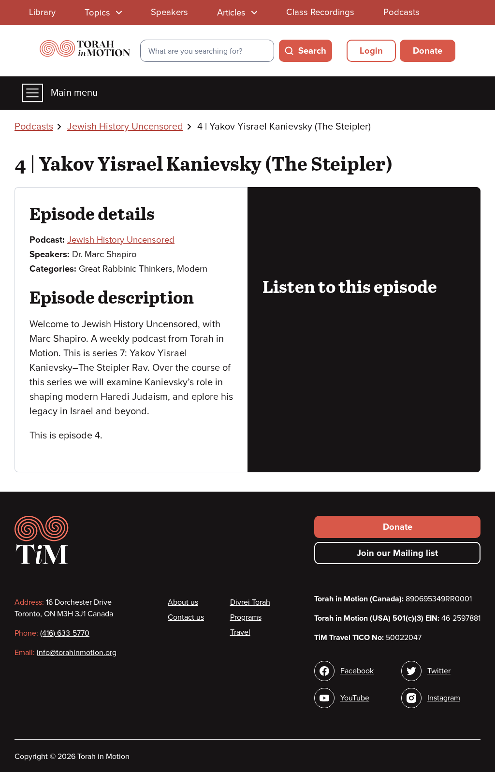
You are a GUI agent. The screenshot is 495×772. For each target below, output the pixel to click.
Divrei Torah (250, 602)
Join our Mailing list (397, 553)
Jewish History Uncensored (125, 126)
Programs (246, 617)
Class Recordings (320, 12)
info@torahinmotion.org (76, 652)
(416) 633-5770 (64, 633)
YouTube (354, 698)
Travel (240, 632)
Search (312, 50)
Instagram (443, 698)
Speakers (169, 12)
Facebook (357, 671)
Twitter (439, 671)
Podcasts (401, 12)
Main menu (74, 93)
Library (42, 12)
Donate (427, 50)
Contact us (186, 617)
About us (183, 602)
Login (371, 50)
